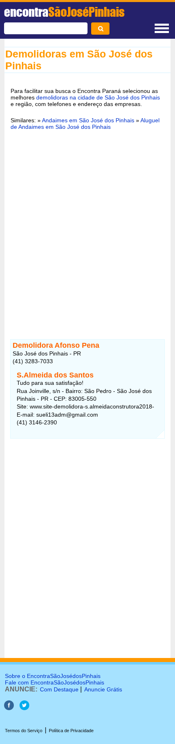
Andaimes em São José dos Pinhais (88, 120)
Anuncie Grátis (103, 689)
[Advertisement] (87, 229)
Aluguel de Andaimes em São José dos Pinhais (85, 123)
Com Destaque (59, 689)
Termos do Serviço (23, 730)
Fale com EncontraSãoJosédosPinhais (54, 682)
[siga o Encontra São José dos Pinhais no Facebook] (9, 707)
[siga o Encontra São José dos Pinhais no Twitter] (24, 707)
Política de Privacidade (71, 730)
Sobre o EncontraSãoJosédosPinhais (53, 676)
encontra (64, 12)
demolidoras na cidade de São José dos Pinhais (98, 97)
